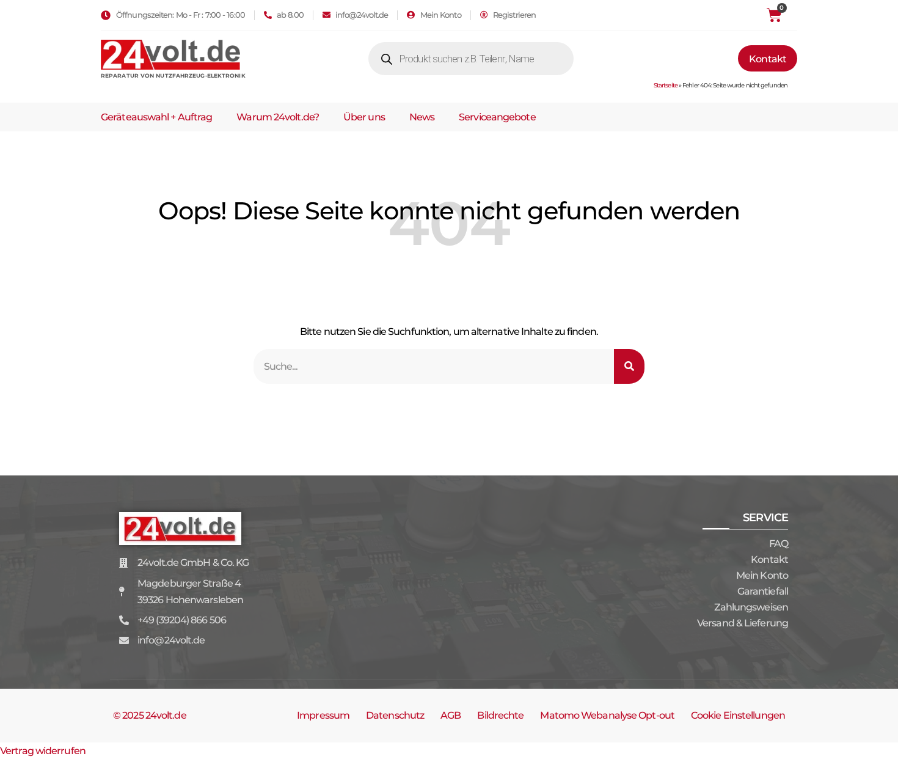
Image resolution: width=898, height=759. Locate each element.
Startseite (665, 85)
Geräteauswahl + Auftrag (156, 117)
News (421, 117)
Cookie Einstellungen (738, 715)
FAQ (778, 543)
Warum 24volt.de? (277, 117)
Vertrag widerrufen (43, 751)
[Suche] (629, 366)
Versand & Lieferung (742, 623)
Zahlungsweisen (751, 607)
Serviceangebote (497, 117)
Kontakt (769, 559)
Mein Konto (762, 575)
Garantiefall (762, 591)
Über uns (364, 117)
